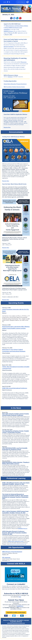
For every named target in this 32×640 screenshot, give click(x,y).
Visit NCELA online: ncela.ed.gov (16, 612)
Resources (23, 62)
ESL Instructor (6, 557)
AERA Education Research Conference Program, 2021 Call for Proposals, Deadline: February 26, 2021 (14, 533)
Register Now (7, 127)
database (10, 76)
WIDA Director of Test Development (12, 551)
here (27, 589)
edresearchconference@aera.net (18, 544)
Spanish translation (9, 46)
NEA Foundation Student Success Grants (14, 86)
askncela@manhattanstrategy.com (16, 623)
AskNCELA (20, 606)
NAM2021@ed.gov (8, 31)
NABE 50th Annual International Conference (14, 388)
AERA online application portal (16, 541)
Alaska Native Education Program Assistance (15, 84)
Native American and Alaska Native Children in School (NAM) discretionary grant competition (16, 27)
